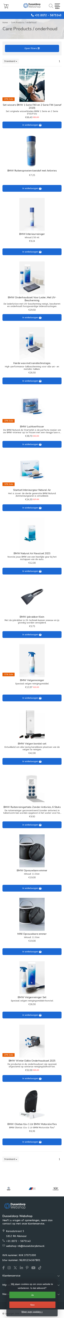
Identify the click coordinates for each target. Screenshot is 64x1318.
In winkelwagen (30, 125)
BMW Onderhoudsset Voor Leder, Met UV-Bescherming (32, 299)
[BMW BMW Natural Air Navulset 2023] (32, 533)
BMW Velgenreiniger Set (32, 997)
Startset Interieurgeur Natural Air (32, 490)
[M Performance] (32, 1189)
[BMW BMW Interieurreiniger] (32, 214)
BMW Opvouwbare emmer (32, 870)
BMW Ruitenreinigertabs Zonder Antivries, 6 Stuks (32, 807)
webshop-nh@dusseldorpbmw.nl (25, 1246)
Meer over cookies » (32, 1311)
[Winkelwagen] (6, 7)
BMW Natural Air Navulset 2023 (32, 553)
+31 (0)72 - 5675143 (48, 15)
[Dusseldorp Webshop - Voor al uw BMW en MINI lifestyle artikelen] (32, 5)
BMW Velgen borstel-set (32, 743)
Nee (32, 1305)
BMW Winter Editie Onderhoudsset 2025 (32, 1060)
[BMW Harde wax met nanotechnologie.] (32, 343)
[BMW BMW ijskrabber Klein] (32, 597)
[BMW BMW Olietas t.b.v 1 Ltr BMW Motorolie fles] (32, 1104)
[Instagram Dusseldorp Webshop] (10, 1268)
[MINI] (56, 1189)
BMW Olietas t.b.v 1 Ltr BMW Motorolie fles (32, 1124)
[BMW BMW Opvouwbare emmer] (32, 850)
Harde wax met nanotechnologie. (32, 363)
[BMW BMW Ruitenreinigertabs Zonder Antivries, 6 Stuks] (32, 787)
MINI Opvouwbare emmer (32, 933)
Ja (32, 1295)
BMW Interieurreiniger (32, 234)
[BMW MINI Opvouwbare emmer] (32, 914)
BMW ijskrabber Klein (32, 616)
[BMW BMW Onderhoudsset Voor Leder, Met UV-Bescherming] (32, 277)
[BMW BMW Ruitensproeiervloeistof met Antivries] (32, 151)
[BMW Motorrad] (9, 1189)
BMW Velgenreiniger (32, 680)
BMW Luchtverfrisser (32, 426)
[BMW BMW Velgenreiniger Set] (32, 977)
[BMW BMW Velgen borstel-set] (32, 724)
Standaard (10, 61)
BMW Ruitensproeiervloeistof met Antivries (32, 170)
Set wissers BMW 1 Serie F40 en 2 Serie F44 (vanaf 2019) (32, 106)
